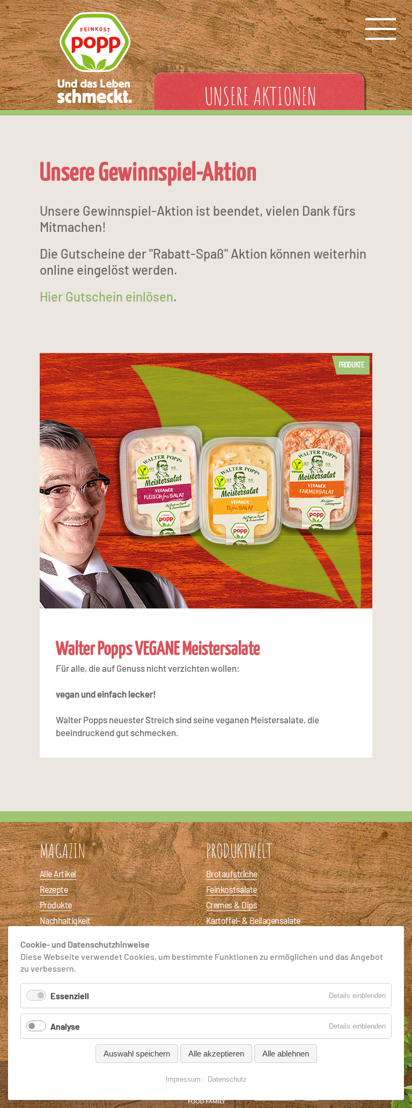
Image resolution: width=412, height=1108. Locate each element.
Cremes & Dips (231, 905)
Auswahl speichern (137, 1053)
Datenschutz (227, 1079)
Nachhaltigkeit (65, 920)
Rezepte (54, 889)
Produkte (351, 364)
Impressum (183, 1079)
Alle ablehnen (285, 1053)
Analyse (65, 1026)
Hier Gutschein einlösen (106, 296)
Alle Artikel (58, 873)
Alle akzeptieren (216, 1053)
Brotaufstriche (231, 873)
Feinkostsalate (231, 889)
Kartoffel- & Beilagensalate (253, 920)
